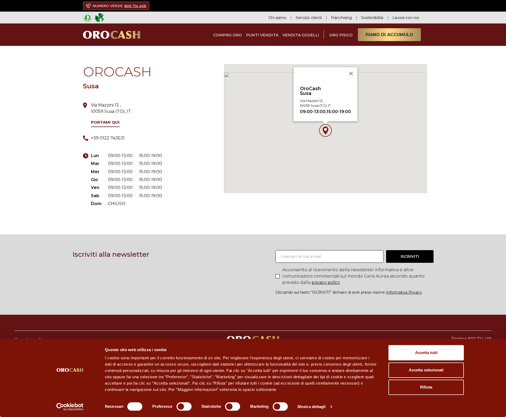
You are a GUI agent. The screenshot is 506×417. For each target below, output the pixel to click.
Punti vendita (262, 35)
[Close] (351, 73)
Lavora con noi (405, 17)
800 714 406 (135, 6)
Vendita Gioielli (301, 35)
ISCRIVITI (410, 256)
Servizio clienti (309, 17)
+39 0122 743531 (108, 137)
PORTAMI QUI (105, 122)
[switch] (184, 406)
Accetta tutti (426, 352)
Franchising (341, 17)
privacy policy (326, 282)
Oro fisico (341, 35)
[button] (325, 130)
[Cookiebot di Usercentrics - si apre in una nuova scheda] (70, 407)
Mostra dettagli (312, 406)
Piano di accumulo (389, 34)
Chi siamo (277, 17)
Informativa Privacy (404, 292)
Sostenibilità (372, 17)
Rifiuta (426, 387)
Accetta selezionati (426, 370)
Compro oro (227, 35)
